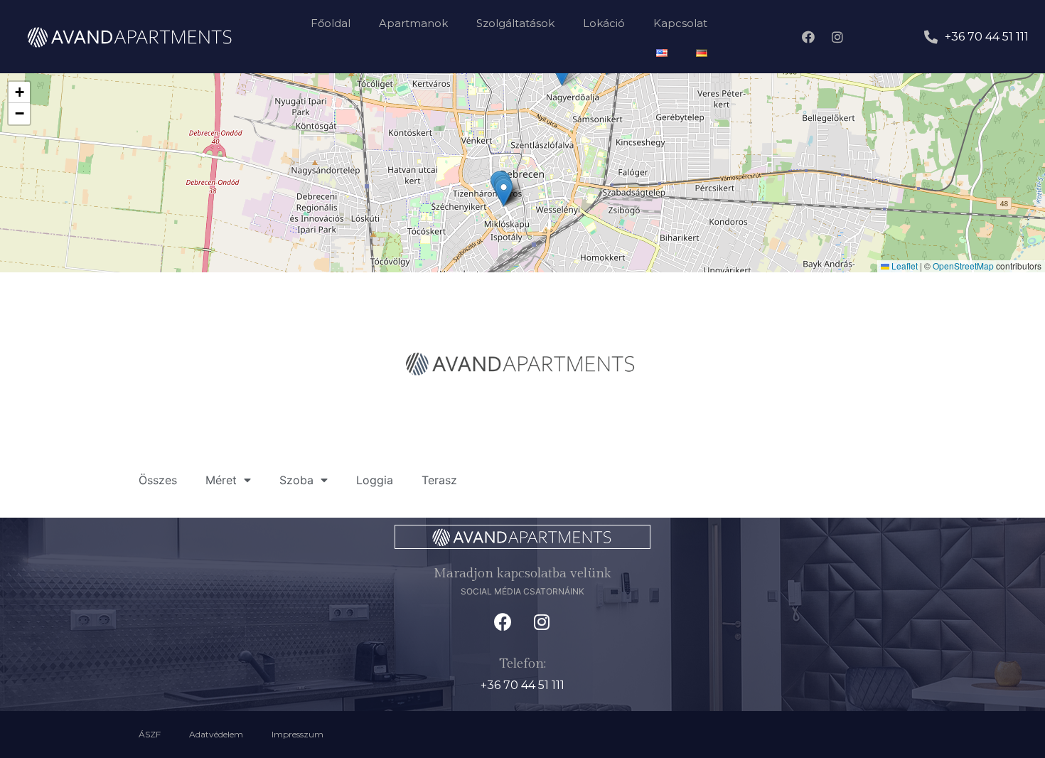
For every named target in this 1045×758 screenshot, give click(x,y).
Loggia (374, 480)
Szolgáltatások (515, 23)
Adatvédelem (216, 734)
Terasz (439, 480)
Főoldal (330, 23)
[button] (504, 192)
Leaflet (903, 266)
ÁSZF (150, 734)
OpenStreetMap (963, 266)
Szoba (296, 480)
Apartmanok (413, 23)
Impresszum (297, 734)
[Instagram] (837, 37)
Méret (221, 480)
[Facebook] (808, 37)
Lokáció (604, 23)
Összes (158, 480)
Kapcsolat (680, 23)
